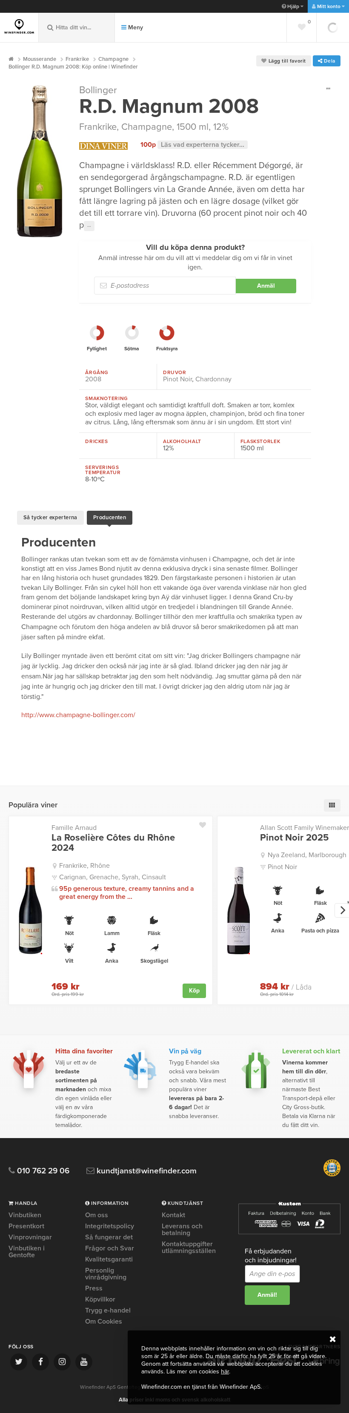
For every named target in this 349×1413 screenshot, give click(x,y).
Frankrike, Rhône (84, 865)
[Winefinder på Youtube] (83, 1361)
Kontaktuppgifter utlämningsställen (189, 1247)
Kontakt (173, 1215)
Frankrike (98, 126)
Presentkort (26, 1226)
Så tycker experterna (50, 517)
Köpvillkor (100, 1299)
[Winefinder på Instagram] (62, 1361)
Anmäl (266, 285)
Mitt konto (329, 6)
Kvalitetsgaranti (109, 1259)
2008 (93, 379)
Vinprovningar (30, 1237)
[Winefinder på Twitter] (18, 1361)
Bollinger (98, 90)
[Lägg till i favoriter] (205, 823)
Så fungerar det (109, 1237)
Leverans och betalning (182, 1229)
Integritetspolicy (109, 1226)
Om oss (96, 1215)
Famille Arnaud (74, 827)
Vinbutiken (25, 1215)
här (225, 1371)
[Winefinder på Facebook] (40, 1361)
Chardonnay (213, 379)
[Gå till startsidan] (19, 26)
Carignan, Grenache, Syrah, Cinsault (112, 877)
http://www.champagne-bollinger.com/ (78, 715)
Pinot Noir (177, 379)
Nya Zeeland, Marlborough (307, 855)
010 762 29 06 (42, 1171)
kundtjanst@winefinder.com (145, 1171)
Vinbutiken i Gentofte (27, 1251)
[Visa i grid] (332, 805)
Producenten (109, 517)
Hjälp (293, 6)
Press (94, 1288)
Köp (194, 990)
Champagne (146, 126)
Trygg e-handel (108, 1310)
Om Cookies (103, 1321)
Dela (328, 61)
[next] (342, 910)
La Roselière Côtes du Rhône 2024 (113, 842)
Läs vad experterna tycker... (202, 144)
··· (89, 226)
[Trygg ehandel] (331, 1175)
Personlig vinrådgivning (105, 1273)
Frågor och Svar (109, 1248)
